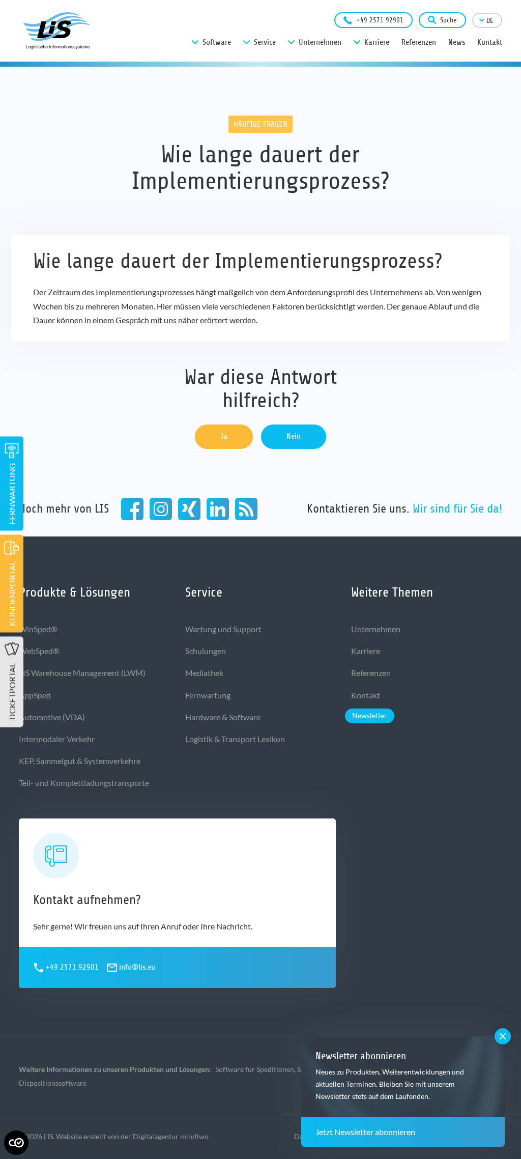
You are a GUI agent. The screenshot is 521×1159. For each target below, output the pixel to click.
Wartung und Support (223, 629)
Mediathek (204, 672)
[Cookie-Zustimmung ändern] (16, 1142)
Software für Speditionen (254, 1069)
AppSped (35, 695)
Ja (223, 436)
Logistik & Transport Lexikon (235, 739)
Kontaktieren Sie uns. (404, 508)
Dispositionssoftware (52, 1083)
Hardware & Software (222, 717)
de (490, 20)
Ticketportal (12, 692)
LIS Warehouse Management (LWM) (82, 672)
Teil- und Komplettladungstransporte (84, 782)
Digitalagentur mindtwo (171, 1136)
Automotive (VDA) (52, 717)
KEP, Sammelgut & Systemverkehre (79, 761)
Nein (293, 436)
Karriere (365, 651)
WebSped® (39, 651)
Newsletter (369, 715)
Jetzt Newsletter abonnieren (365, 1132)
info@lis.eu (137, 967)
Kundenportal (12, 593)
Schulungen (205, 651)
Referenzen (371, 672)
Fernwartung (207, 695)
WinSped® (38, 629)
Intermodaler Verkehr (57, 739)
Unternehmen (375, 629)
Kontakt (365, 695)
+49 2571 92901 (379, 20)
